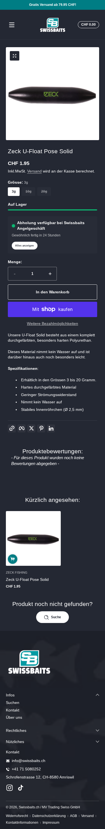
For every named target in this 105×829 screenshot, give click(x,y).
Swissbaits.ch (29, 807)
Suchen (12, 702)
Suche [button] (56, 617)
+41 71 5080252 (26, 769)
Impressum (51, 823)
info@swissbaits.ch (28, 760)
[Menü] (12, 25)
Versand (34, 171)
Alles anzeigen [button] (24, 245)
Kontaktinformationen (22, 823)
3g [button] (14, 191)
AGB (73, 816)
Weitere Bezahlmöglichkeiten (52, 323)
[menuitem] (52, 703)
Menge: (15, 262)
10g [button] (28, 191)
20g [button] (44, 191)
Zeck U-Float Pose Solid (27, 579)
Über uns (14, 717)
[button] (87, 25)
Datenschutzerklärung (49, 816)
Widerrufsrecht (17, 816)
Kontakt (12, 710)
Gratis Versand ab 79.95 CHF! (52, 5)
